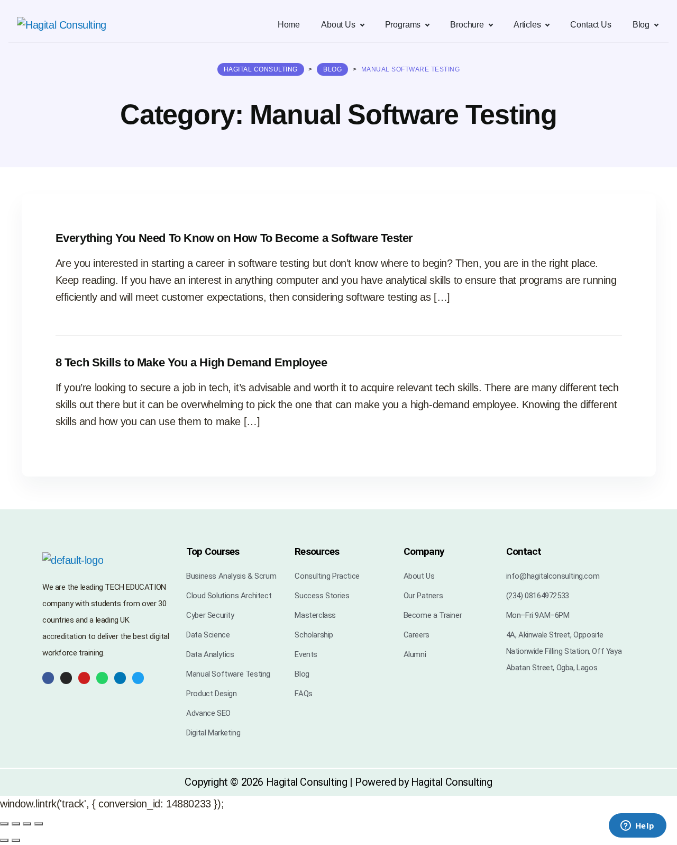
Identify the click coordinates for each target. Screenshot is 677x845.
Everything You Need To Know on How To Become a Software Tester (234, 238)
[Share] (27, 823)
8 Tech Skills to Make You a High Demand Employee (191, 362)
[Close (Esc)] (38, 823)
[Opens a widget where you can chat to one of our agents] (637, 826)
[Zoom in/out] (4, 823)
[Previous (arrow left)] (4, 840)
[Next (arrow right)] (16, 840)
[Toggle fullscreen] (16, 823)
